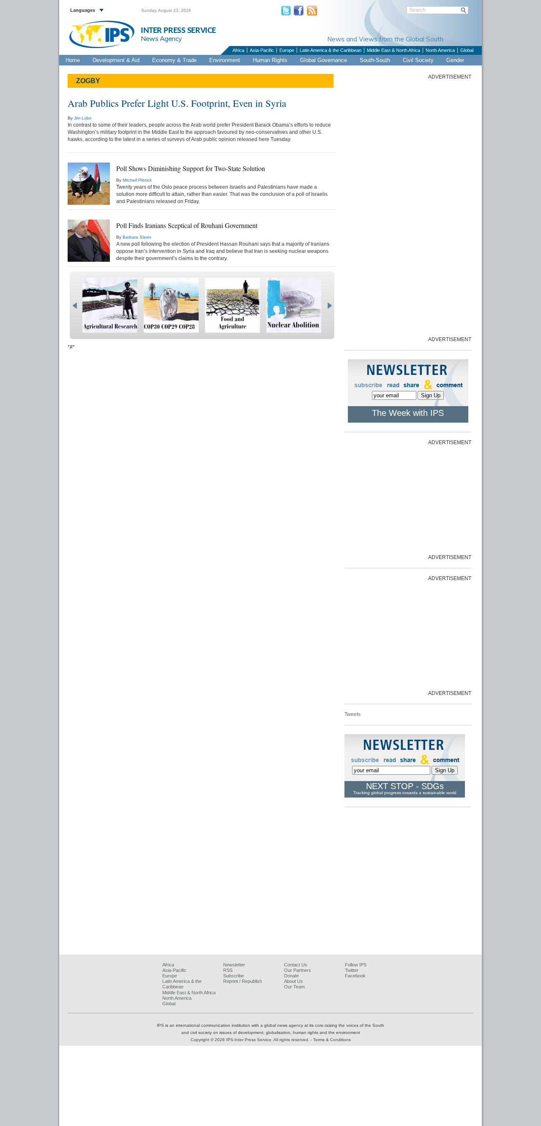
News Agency (161, 38)
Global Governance (323, 60)
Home (73, 60)
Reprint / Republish (242, 981)
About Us (293, 981)
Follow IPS (355, 964)
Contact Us (295, 964)
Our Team (294, 986)
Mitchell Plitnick (137, 180)
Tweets (352, 714)
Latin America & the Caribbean (330, 50)
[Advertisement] (407, 207)
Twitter (351, 970)
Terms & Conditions (332, 1039)
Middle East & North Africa (393, 50)
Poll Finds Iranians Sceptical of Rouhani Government (186, 225)
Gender (455, 60)
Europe (286, 50)
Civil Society (418, 60)
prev (74, 305)
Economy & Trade (174, 60)
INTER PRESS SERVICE (178, 30)
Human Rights (270, 60)
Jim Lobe (83, 118)
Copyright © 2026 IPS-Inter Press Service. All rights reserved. (251, 1039)
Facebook (355, 975)
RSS (227, 970)
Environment (224, 60)
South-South (375, 60)
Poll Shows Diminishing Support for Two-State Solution (190, 168)
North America (440, 50)
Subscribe (233, 975)
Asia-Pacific (262, 50)
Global (466, 50)
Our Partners (297, 970)
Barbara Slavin (137, 237)
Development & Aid (116, 60)
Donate (291, 975)
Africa (238, 50)
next (329, 305)
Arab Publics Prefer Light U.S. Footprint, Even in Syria (177, 103)
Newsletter (234, 964)
